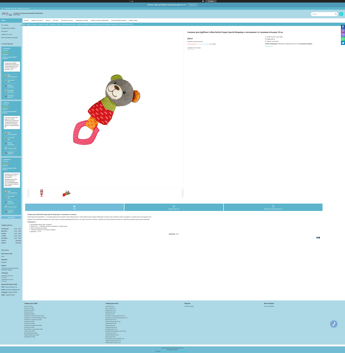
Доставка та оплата (67, 20)
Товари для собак (43, 24)
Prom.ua (181, 348)
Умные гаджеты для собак (31, 334)
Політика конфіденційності (182, 351)
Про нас (48, 20)
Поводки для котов (110, 323)
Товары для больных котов (113, 340)
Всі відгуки (11, 217)
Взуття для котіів (110, 308)
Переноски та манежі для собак (33, 319)
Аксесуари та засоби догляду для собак (35, 317)
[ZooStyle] (7, 14)
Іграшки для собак (55, 24)
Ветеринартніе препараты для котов (115, 331)
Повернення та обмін (82, 20)
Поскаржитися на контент (168, 351)
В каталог (192, 5)
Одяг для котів (109, 306)
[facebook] (317, 238)
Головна (26, 20)
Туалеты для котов (110, 333)
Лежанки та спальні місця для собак (34, 315)
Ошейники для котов (111, 329)
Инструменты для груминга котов (114, 338)
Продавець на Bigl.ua (172, 349)
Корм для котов (109, 313)
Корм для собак (28, 312)
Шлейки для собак (29, 310)
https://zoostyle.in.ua (11, 287)
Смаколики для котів (111, 327)
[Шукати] (336, 14)
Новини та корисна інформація (100, 20)
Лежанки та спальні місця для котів (115, 315)
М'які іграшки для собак (69, 24)
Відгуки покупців (189, 306)
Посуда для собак (29, 327)
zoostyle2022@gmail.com (12, 289)
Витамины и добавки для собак (33, 325)
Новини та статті (6, 34)
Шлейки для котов (110, 310)
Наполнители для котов (112, 334)
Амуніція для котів (110, 312)
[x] (319, 238)
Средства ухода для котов (112, 321)
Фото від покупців (269, 306)
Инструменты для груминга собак (33, 329)
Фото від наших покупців (118, 20)
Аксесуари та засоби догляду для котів (116, 317)
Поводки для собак (29, 323)
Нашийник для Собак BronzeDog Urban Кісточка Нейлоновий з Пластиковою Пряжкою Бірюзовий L (12, 182)
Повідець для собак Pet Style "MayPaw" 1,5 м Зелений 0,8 (12, 175)
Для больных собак (29, 336)
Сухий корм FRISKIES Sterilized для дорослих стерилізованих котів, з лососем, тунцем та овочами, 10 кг (12, 66)
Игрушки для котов (110, 319)
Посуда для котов (110, 336)
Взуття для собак (29, 308)
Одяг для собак (28, 306)
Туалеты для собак (29, 331)
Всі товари (4, 25)
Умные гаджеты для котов (112, 342)
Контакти (55, 20)
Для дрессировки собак (30, 333)
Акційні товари (133, 20)
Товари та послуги (36, 20)
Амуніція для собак (29, 313)
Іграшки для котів (110, 325)
